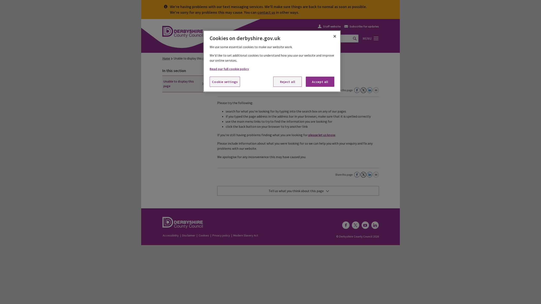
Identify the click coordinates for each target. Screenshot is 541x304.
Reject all (287, 82)
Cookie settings (225, 82)
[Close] (334, 36)
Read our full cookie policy (229, 69)
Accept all (320, 82)
